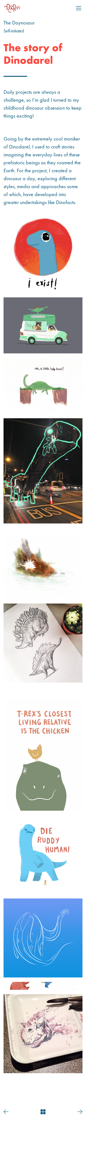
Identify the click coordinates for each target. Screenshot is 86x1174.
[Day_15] (43, 563)
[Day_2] (43, 253)
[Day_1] (43, 386)
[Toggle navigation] (78, 8)
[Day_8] (43, 470)
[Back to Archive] (43, 1111)
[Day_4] (43, 325)
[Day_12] (43, 937)
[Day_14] (43, 1082)
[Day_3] (43, 643)
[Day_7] (43, 755)
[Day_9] (43, 986)
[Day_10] (43, 854)
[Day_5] (43, 1033)
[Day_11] (43, 691)
